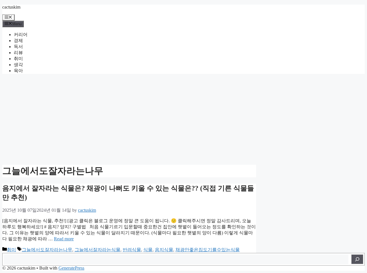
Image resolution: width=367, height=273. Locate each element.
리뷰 (18, 52)
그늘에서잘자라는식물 (97, 249)
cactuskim (11, 7)
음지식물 (164, 249)
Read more (64, 238)
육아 (18, 70)
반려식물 (132, 249)
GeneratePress (71, 268)
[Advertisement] (183, 118)
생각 (18, 64)
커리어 (21, 34)
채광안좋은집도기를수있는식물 (207, 249)
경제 (18, 40)
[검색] (357, 259)
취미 (18, 58)
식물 (148, 249)
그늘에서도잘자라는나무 (47, 249)
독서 (18, 46)
